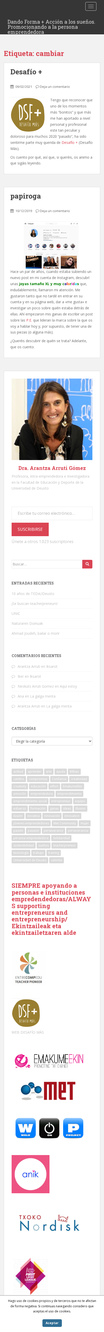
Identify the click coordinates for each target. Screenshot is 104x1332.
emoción (19, 794)
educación (38, 786)
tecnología (21, 853)
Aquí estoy (68, 686)
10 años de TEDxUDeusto (33, 593)
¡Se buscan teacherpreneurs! (35, 603)
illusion (80, 808)
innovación (52, 816)
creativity (19, 786)
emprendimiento (69, 794)
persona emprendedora (30, 838)
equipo (80, 801)
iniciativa (33, 816)
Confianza (59, 779)
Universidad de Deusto (29, 860)
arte (49, 771)
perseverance (53, 830)
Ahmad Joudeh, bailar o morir (36, 633)
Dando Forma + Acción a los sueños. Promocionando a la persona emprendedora (51, 23)
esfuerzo (19, 808)
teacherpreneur (64, 845)
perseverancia (78, 830)
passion (33, 830)
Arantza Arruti (29, 666)
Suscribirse (30, 529)
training (53, 853)
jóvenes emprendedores (31, 823)
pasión (18, 830)
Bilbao (74, 771)
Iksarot (52, 666)
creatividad (79, 779)
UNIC (16, 613)
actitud (18, 771)
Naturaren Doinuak (27, 623)
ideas (67, 808)
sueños (43, 845)
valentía (56, 860)
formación (38, 808)
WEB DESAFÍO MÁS (28, 1032)
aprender (34, 771)
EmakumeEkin (72, 786)
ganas (54, 808)
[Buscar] (87, 564)
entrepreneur (60, 801)
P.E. (29, 320)
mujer (85, 823)
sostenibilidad (23, 845)
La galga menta (43, 696)
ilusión (18, 816)
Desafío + (26, 71)
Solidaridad (61, 838)
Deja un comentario (55, 86)
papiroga (25, 196)
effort (54, 786)
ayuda (60, 771)
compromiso (38, 779)
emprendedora (42, 794)
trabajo (38, 853)
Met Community (65, 823)
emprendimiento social (30, 801)
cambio (18, 779)
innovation (72, 816)
